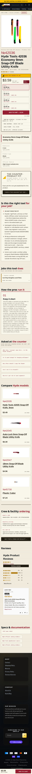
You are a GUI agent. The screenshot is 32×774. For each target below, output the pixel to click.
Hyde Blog (8, 693)
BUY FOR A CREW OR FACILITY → (16, 539)
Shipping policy (22, 765)
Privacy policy (24, 762)
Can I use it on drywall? (10, 369)
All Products (7, 9)
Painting (24, 9)
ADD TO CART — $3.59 (16, 112)
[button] (5, 72)
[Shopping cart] (29, 5)
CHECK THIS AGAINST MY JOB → (16, 192)
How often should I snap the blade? (14, 363)
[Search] (21, 5)
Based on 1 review (8, 564)
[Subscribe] (24, 735)
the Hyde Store (15, 760)
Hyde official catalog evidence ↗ (11, 636)
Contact (7, 662)
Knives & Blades (16, 9)
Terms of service (11, 765)
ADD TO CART (23, 771)
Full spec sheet (8, 631)
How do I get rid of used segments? (14, 375)
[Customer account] (25, 5)
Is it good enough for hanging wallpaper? (16, 357)
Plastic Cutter (9, 493)
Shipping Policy (10, 665)
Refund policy (14, 762)
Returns (7, 668)
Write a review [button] (16, 566)
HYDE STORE (4, 12)
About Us (8, 690)
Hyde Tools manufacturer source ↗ (11, 640)
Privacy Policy (9, 671)
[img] (16, 596)
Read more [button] (8, 609)
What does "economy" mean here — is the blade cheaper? (15, 351)
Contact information (17, 768)
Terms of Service (10, 674)
